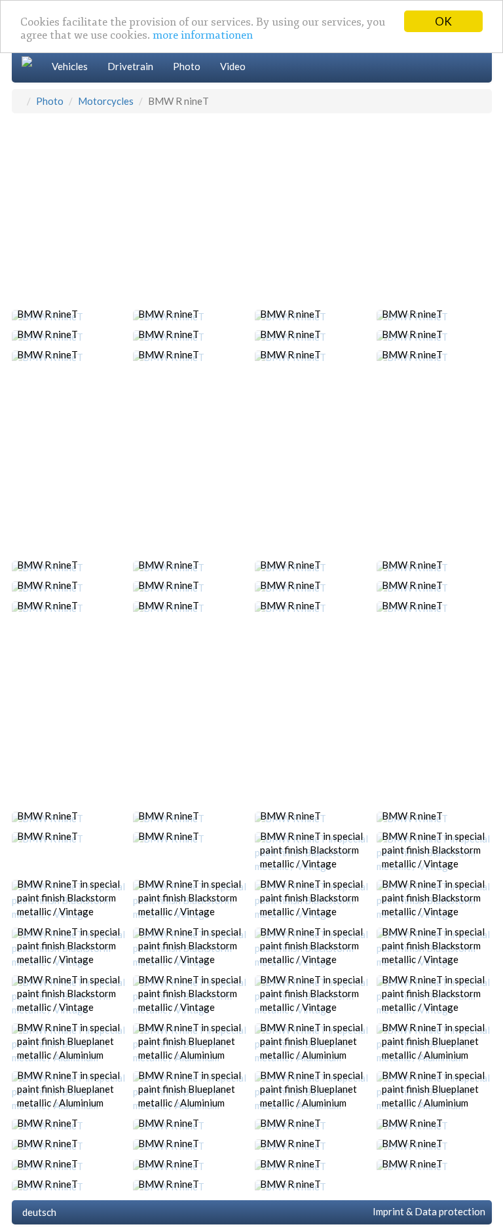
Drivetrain (130, 66)
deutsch (37, 1212)
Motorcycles (106, 101)
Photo (186, 66)
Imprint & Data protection (427, 1211)
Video (233, 66)
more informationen (203, 35)
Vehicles (70, 66)
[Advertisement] (252, 211)
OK (443, 21)
